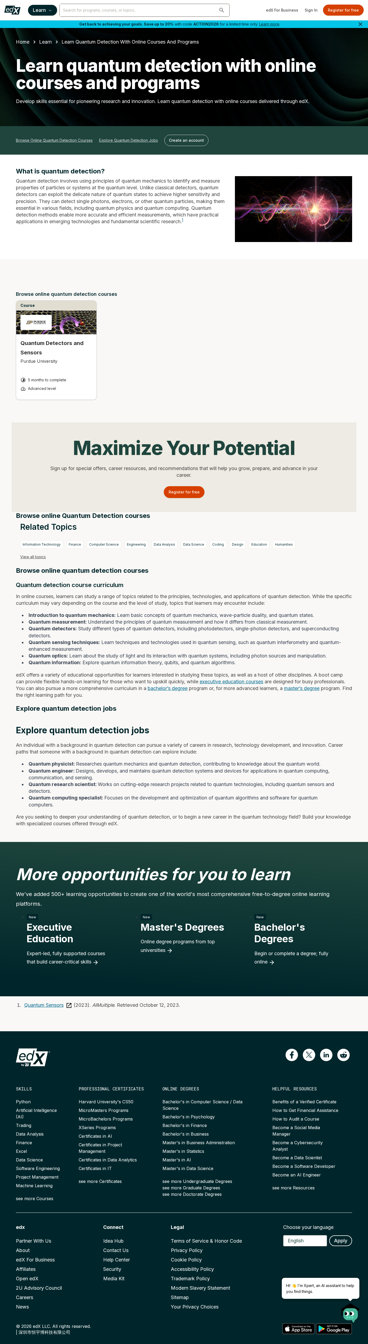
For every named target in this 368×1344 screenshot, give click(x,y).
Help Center (116, 1260)
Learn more (269, 24)
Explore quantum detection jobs (128, 140)
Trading (23, 1125)
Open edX (27, 1278)
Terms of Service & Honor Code (206, 1241)
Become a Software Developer (303, 1166)
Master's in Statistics (183, 1151)
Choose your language (308, 1227)
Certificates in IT (95, 1168)
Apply (340, 1240)
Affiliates (26, 1269)
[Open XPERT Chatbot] (350, 1311)
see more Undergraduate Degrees (197, 1181)
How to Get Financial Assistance (305, 1110)
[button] (221, 10)
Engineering (136, 544)
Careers (24, 1297)
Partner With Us (33, 1241)
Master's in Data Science (187, 1168)
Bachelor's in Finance (184, 1125)
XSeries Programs (97, 1127)
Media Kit (113, 1278)
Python (23, 1101)
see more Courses (34, 1198)
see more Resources (293, 1187)
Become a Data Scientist (297, 1157)
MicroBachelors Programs (106, 1119)
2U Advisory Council (39, 1288)
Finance (75, 544)
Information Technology (42, 544)
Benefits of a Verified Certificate (304, 1101)
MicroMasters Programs (104, 1110)
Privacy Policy (187, 1250)
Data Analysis (164, 544)
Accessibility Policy (192, 1269)
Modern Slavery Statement (200, 1288)
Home (22, 42)
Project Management (37, 1177)
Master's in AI (176, 1159)
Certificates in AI (95, 1136)
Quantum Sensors (44, 1005)
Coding (218, 544)
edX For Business (282, 10)
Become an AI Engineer (296, 1175)
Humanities (284, 544)
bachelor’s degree (168, 688)
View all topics (33, 556)
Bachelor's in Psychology (188, 1116)
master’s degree (302, 688)
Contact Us (116, 1250)
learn (45, 42)
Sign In (311, 10)
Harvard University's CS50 (106, 1101)
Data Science (193, 544)
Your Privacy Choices (194, 1307)
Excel (21, 1151)
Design (237, 544)
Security (112, 1269)
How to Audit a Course (295, 1119)
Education (259, 544)
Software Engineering (38, 1168)
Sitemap (180, 1297)
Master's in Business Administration (198, 1142)
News (22, 1307)
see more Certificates (100, 1181)
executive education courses (231, 681)
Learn (39, 10)
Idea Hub (113, 1241)
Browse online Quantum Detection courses (54, 140)
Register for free (343, 10)
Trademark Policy (190, 1278)
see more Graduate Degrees (191, 1187)
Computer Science (104, 544)
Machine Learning (34, 1185)
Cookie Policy (186, 1260)
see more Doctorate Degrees (192, 1194)
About (23, 1250)
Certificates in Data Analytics (108, 1159)
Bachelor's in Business (185, 1134)
